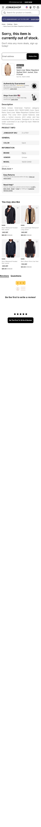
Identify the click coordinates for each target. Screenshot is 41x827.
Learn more (13, 89)
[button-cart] (38, 7)
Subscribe (33, 56)
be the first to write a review (20, 320)
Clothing (9, 24)
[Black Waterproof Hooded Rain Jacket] (17, 208)
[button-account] (30, 7)
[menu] (3, 7)
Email (12, 189)
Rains (15, 24)
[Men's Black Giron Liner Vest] (36, 241)
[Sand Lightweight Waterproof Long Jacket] (36, 208)
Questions (16, 276)
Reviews (4, 276)
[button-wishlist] (34, 7)
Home (3, 24)
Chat (17, 189)
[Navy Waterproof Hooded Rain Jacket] (17, 241)
